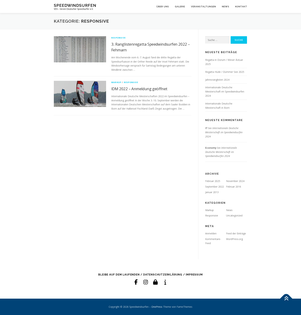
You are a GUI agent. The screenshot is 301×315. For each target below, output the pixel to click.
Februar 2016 (233, 186)
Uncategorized (234, 215)
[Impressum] (165, 282)
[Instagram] (145, 282)
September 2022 (214, 186)
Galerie (180, 6)
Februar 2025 (212, 181)
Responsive (118, 37)
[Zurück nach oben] (286, 299)
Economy (211, 147)
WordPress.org (234, 239)
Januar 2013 (212, 192)
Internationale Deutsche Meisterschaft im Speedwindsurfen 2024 (224, 91)
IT (206, 128)
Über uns (162, 6)
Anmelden (211, 233)
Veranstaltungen (203, 6)
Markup (116, 82)
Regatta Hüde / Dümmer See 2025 (224, 71)
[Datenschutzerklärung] (155, 282)
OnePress (156, 306)
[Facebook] (135, 282)
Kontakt (241, 6)
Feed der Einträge (236, 233)
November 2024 (235, 181)
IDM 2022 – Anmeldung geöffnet (139, 88)
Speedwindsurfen (75, 5)
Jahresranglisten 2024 (217, 79)
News (225, 6)
